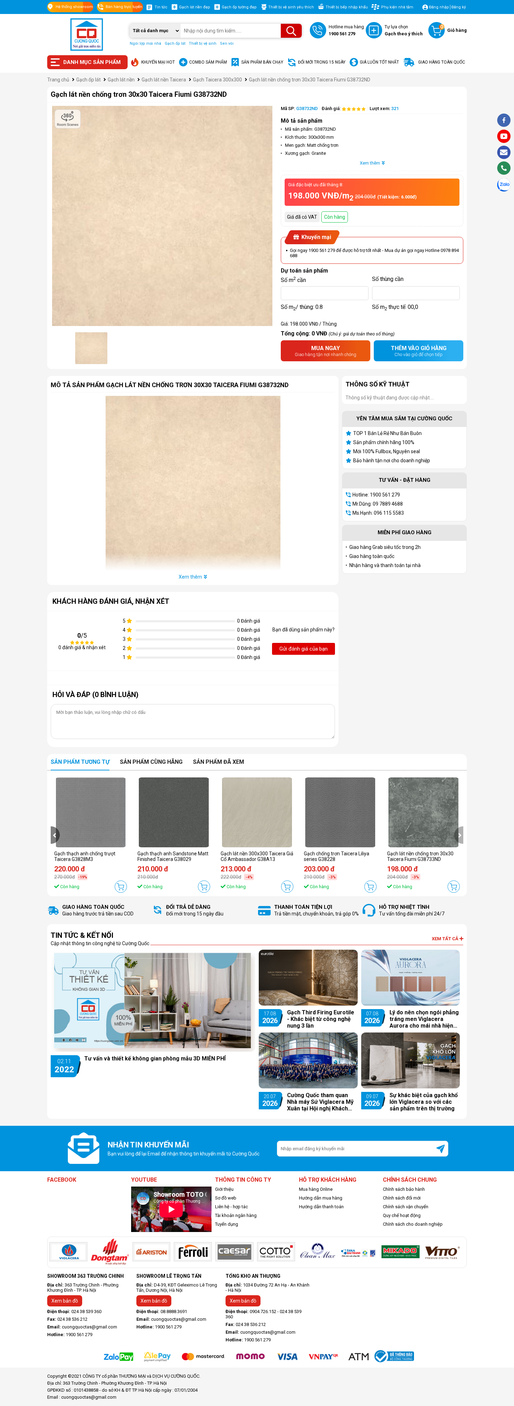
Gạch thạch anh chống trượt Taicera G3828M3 (84, 856)
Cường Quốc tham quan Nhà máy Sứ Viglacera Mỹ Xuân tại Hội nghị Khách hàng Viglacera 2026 (320, 1102)
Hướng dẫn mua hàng (320, 1198)
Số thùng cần (388, 279)
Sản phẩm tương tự (80, 762)
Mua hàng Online (316, 1189)
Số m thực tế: (395, 307)
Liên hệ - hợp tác (231, 1206)
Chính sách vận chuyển (405, 1206)
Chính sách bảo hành (404, 1189)
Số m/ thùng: (302, 307)
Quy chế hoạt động (402, 1215)
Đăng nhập (439, 7)
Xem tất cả (445, 938)
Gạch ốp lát (175, 43)
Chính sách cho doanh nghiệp (413, 1224)
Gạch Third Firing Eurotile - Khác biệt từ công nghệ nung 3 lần (320, 1019)
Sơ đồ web (225, 1198)
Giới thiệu (224, 1189)
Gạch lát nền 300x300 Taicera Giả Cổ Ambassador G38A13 (257, 856)
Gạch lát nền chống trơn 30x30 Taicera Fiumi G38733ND (420, 856)
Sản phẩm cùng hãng (151, 762)
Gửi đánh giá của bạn (303, 649)
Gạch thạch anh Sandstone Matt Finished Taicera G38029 (172, 856)
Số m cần (293, 279)
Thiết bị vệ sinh (202, 43)
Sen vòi (227, 43)
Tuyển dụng (226, 1224)
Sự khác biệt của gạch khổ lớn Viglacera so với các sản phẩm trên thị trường (424, 1102)
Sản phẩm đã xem (218, 762)
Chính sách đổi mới (402, 1198)
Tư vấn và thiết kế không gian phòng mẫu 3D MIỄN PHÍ (155, 1058)
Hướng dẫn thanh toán (321, 1206)
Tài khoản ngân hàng (236, 1215)
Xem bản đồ (64, 1301)
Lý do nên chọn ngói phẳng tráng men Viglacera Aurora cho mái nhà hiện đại (424, 1019)
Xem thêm (370, 163)
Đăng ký (458, 7)
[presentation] (55, 835)
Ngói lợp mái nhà (145, 43)
